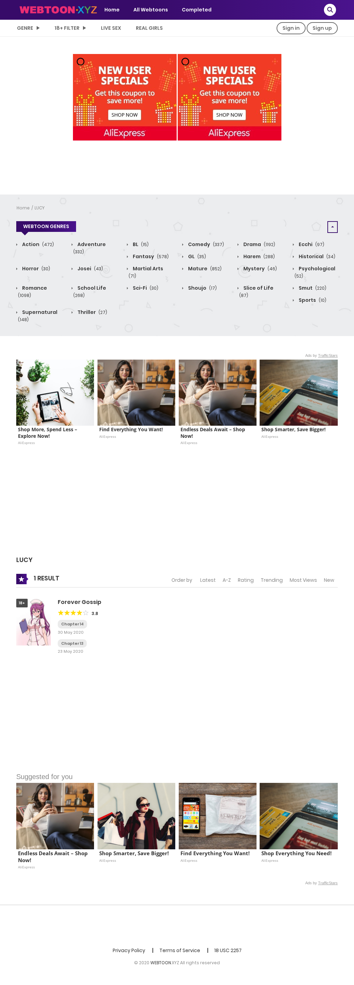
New (329, 580)
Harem (258, 256)
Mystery (259, 268)
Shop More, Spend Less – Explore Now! (48, 432)
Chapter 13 (72, 643)
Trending (272, 580)
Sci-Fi (145, 287)
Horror (35, 268)
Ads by (321, 355)
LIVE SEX (111, 28)
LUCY (40, 208)
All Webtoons (150, 9)
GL (196, 256)
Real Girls (149, 28)
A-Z (227, 580)
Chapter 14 (72, 624)
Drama (258, 244)
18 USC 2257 (228, 950)
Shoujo (202, 287)
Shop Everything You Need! (296, 853)
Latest (208, 580)
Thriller (91, 312)
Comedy (205, 244)
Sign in (291, 28)
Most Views (303, 580)
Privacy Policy (129, 950)
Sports (312, 300)
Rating (246, 580)
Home (112, 9)
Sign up (322, 28)
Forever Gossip (79, 602)
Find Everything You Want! (131, 429)
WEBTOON (160, 963)
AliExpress (26, 442)
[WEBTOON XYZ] (58, 9)
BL (140, 244)
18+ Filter (67, 28)
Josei (89, 268)
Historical (316, 256)
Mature (204, 268)
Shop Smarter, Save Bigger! (293, 429)
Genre (25, 28)
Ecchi (311, 244)
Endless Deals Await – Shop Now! (213, 432)
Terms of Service (179, 950)
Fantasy (150, 256)
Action (37, 244)
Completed (197, 9)
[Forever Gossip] (33, 621)
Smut (312, 287)
